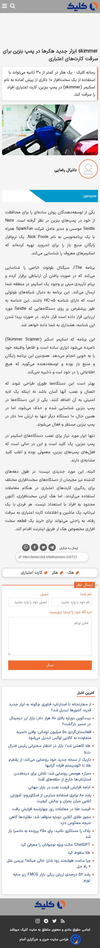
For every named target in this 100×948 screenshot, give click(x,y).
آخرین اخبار (85, 693)
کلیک (24, 929)
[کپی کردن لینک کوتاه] (50, 557)
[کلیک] (82, 6)
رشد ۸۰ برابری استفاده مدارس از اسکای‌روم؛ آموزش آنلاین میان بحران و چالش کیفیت (51, 798)
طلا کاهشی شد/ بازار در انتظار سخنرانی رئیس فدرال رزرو (49, 749)
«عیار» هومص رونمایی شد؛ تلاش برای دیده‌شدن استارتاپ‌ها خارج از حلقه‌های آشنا (52, 776)
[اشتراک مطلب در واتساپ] (26, 547)
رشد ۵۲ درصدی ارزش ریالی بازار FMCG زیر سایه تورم (52, 877)
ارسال (50, 665)
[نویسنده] (88, 170)
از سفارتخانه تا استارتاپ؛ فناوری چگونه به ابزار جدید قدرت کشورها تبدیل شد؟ (50, 707)
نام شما (86, 594)
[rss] (63, 922)
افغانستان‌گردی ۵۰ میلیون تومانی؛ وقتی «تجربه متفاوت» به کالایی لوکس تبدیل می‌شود (53, 735)
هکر (55, 573)
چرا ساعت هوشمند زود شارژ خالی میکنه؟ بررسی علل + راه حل (49, 864)
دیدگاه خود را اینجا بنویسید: (70, 612)
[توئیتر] (43, 548)
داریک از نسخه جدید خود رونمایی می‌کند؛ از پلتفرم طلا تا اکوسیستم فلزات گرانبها (50, 763)
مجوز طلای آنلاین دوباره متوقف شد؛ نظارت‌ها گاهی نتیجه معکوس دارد (50, 820)
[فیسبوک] (34, 548)
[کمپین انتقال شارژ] (50, 196)
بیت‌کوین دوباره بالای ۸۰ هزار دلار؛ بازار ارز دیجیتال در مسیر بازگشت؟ (50, 721)
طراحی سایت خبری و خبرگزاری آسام (43, 939)
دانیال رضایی (65, 170)
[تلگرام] (52, 548)
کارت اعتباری (32, 573)
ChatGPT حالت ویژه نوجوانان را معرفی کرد (55, 845)
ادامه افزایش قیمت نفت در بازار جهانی (59, 787)
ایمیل (44, 594)
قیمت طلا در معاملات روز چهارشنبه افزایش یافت (51, 809)
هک (71, 573)
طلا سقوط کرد (79, 853)
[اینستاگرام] (37, 922)
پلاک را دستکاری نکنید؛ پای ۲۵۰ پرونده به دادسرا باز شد (49, 834)
